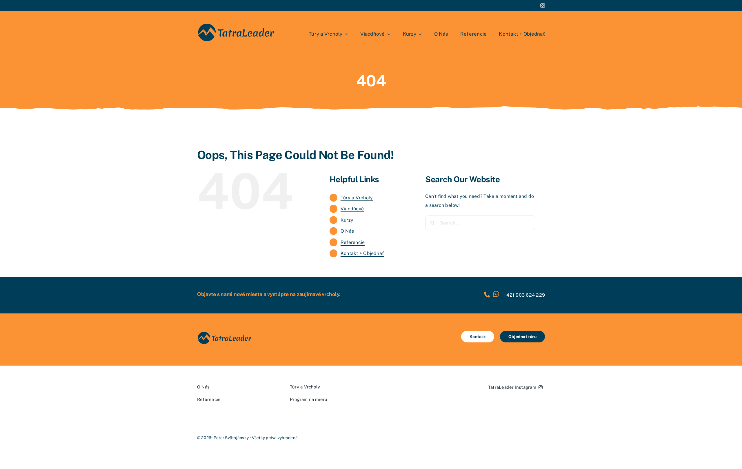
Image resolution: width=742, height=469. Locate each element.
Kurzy (347, 220)
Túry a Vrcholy (357, 197)
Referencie (353, 242)
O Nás (347, 231)
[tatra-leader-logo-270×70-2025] (236, 24)
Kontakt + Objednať (362, 253)
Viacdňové (352, 208)
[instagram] (542, 5)
